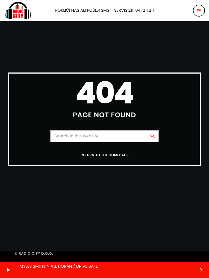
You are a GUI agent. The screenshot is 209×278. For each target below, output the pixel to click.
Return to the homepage (104, 155)
